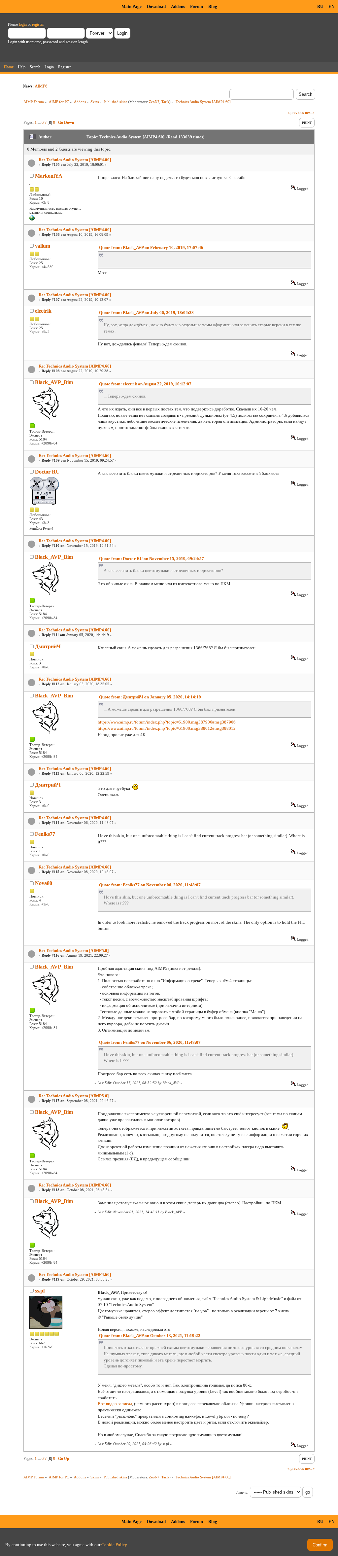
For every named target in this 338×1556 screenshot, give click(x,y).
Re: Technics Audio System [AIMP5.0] (74, 950)
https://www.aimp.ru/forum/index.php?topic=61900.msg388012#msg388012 (167, 728)
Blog (212, 6)
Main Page (131, 6)
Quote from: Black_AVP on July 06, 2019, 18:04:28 (146, 312)
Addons (178, 6)
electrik (43, 311)
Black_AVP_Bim (54, 382)
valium (42, 246)
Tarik (165, 102)
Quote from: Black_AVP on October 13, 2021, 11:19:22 (149, 1335)
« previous (295, 112)
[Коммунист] (32, 219)
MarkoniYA (48, 176)
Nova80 (43, 883)
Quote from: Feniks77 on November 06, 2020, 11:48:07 (150, 884)
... (40, 122)
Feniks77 (45, 834)
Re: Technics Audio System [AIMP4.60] (75, 159)
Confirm (320, 1544)
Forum (196, 6)
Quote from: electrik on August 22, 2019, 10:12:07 (145, 383)
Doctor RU (47, 472)
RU (320, 6)
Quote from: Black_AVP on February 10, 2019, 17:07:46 (151, 247)
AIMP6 (41, 86)
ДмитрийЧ (48, 646)
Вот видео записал (115, 1403)
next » (310, 112)
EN (331, 6)
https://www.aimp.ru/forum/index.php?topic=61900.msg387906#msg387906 (167, 722)
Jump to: (242, 1492)
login (23, 24)
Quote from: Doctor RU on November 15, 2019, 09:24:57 (151, 558)
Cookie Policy (114, 1544)
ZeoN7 (154, 102)
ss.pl (40, 1290)
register (37, 24)
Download (156, 6)
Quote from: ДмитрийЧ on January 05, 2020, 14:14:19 (150, 696)
